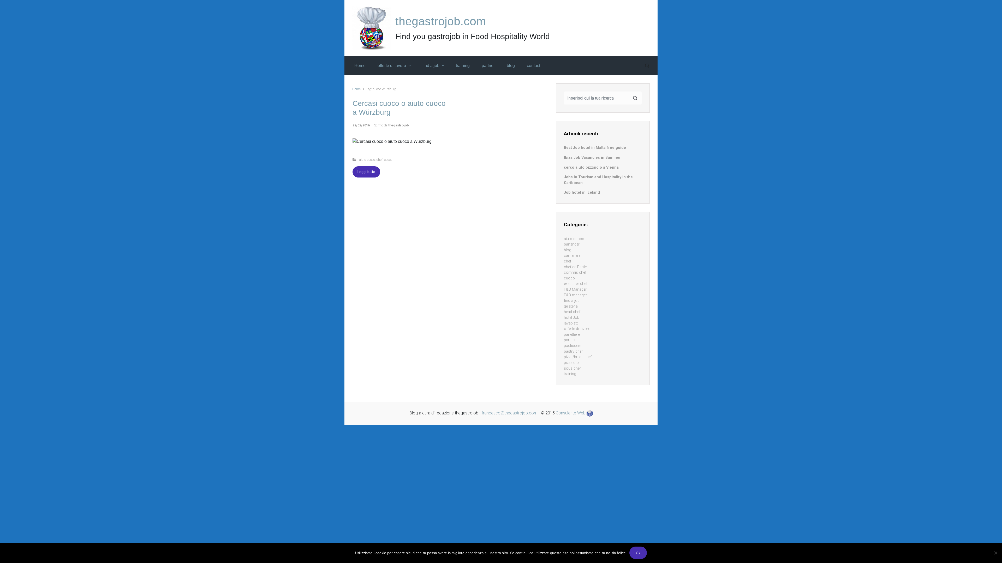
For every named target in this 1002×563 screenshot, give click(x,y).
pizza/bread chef (578, 357)
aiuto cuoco (367, 160)
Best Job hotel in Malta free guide (595, 147)
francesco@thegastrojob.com (510, 413)
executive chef (575, 284)
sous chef (572, 368)
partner (570, 340)
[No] (995, 552)
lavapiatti (571, 323)
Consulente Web (571, 413)
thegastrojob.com (440, 21)
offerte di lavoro (577, 329)
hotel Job (571, 317)
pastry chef (573, 351)
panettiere (572, 334)
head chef (572, 312)
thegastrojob (398, 125)
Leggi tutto (366, 172)
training (570, 374)
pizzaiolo (571, 362)
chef (380, 160)
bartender (572, 244)
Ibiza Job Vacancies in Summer (592, 157)
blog (567, 250)
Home (356, 89)
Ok (638, 553)
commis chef (575, 272)
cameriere (572, 255)
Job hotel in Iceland (582, 192)
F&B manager (575, 295)
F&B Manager (575, 289)
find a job (572, 300)
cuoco (388, 160)
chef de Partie (575, 267)
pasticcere (572, 346)
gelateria (571, 306)
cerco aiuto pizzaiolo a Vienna (591, 167)
